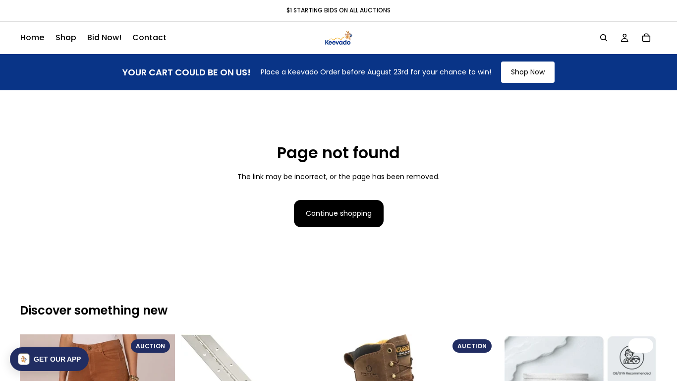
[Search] (604, 38)
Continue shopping (339, 213)
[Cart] (646, 38)
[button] (49, 359)
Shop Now (528, 72)
